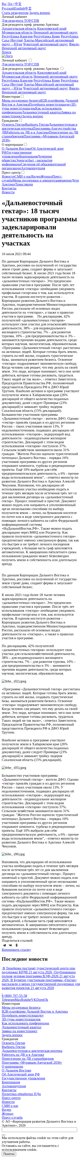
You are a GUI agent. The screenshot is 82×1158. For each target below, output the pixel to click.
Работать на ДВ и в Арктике (28, 132)
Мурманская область (17, 32)
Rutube (26, 1000)
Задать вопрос (32, 116)
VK (33, 1000)
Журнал (46, 176)
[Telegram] (4, 945)
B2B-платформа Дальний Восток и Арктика (35, 1011)
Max (18, 1000)
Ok (46, 1000)
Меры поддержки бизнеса (21, 100)
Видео (36, 176)
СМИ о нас (23, 176)
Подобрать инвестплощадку (50, 104)
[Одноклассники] (16, 945)
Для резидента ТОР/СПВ (20, 20)
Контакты (9, 188)
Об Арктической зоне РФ (21, 1074)
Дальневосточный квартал (41, 112)
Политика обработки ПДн (21, 1094)
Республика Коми (46, 36)
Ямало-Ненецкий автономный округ (41, 46)
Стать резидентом (15, 13)
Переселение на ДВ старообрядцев (28, 1058)
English (19, 8)
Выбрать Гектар (37, 124)
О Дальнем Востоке (16, 148)
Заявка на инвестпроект (19, 1031)
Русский (8, 8)
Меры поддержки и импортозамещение (42, 180)
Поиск (6, 52)
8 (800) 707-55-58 (14, 996)
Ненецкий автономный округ (55, 32)
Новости (8, 176)
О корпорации (12, 1066)
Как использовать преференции (25, 1023)
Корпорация (28, 156)
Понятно (8, 1154)
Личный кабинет (14, 60)
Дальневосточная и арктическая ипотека (32, 1051)
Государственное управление (17, 154)
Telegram (8, 1000)
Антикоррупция (33, 168)
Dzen (40, 1000)
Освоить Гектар (13, 124)
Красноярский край (51, 28)
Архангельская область (19, 28)
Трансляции (24, 184)
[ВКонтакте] (10, 945)
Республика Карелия (17, 36)
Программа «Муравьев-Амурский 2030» (32, 1062)
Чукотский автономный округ (45, 44)
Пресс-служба (12, 1117)
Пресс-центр (11, 1098)
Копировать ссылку (16, 950)
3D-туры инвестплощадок (21, 1019)
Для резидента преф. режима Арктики (30, 68)
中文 (28, 8)
